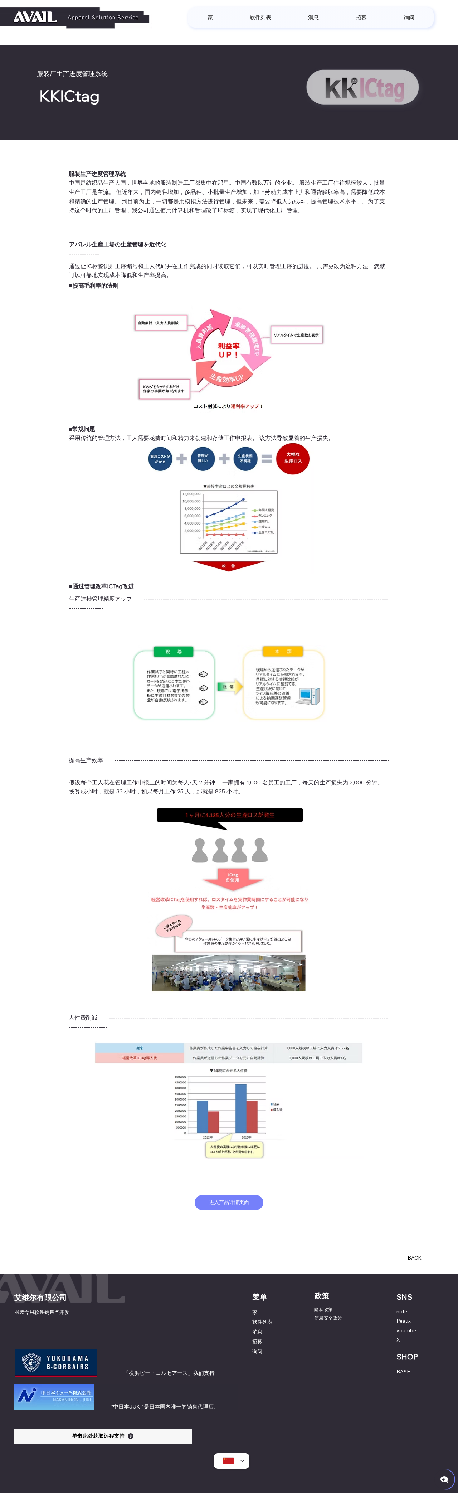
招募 (257, 1341)
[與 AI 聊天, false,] (444, 1479)
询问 (257, 1351)
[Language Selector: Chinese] (232, 1461)
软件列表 (262, 1322)
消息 (257, 1332)
